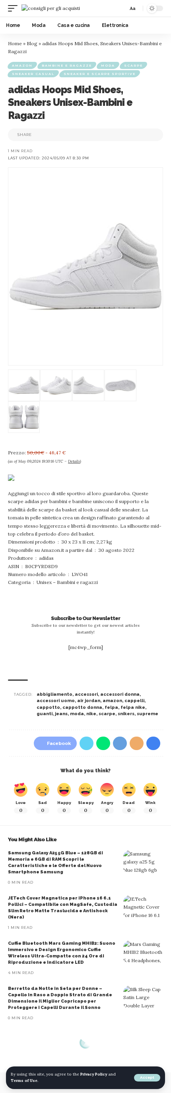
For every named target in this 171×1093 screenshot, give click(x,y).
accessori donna (120, 694)
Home (15, 43)
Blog (32, 43)
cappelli (134, 700)
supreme (147, 713)
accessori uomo (56, 700)
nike (91, 713)
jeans (61, 713)
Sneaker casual (33, 74)
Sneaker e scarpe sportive (100, 74)
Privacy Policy (93, 1074)
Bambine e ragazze (67, 65)
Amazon (22, 65)
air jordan (88, 700)
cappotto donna (82, 707)
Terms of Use (24, 1080)
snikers (126, 713)
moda (77, 713)
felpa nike (132, 707)
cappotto (48, 707)
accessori (86, 694)
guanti (44, 713)
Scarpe (133, 65)
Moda (108, 65)
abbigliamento (54, 694)
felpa (111, 707)
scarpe (107, 713)
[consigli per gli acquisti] (50, 8)
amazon (112, 700)
